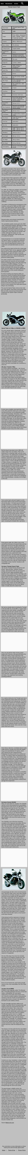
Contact (16, 3)
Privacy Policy (22, 1150)
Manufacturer (8, 3)
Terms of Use (11, 1150)
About (3, 1150)
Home (2, 3)
